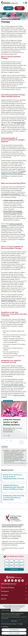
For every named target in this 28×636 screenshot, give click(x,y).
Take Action (4, 595)
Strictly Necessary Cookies (9, 624)
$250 (9, 566)
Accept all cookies (14, 633)
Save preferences (14, 629)
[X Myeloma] (9, 580)
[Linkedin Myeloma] (16, 580)
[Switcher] (1, 322)
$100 (9, 563)
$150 (19, 563)
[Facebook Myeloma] (5, 580)
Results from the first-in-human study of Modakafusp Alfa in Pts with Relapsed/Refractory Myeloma (14, 477)
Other (19, 566)
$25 (9, 560)
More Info (14, 621)
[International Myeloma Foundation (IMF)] (11, 3)
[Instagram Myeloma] (22, 580)
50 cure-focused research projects (13, 384)
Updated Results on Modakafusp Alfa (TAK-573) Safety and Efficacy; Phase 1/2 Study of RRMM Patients (14, 487)
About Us (3, 599)
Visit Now (5, 435)
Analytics (21, 624)
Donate (8, 8)
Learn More (14, 569)
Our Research (5, 591)
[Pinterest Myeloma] (19, 580)
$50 (19, 560)
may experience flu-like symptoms (10, 194)
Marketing (5, 626)
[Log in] (26, 3)
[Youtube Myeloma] (12, 580)
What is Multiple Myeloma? (8, 583)
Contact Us (14, 611)
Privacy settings (5, 610)
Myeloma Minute (19, 8)
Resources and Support (7, 587)
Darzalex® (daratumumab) (8, 300)
